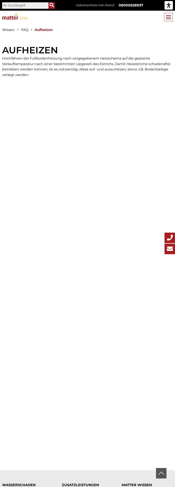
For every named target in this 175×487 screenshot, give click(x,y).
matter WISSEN (137, 485)
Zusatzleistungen (80, 485)
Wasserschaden (19, 485)
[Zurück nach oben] (161, 473)
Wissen (8, 30)
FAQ (24, 30)
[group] (169, 5)
